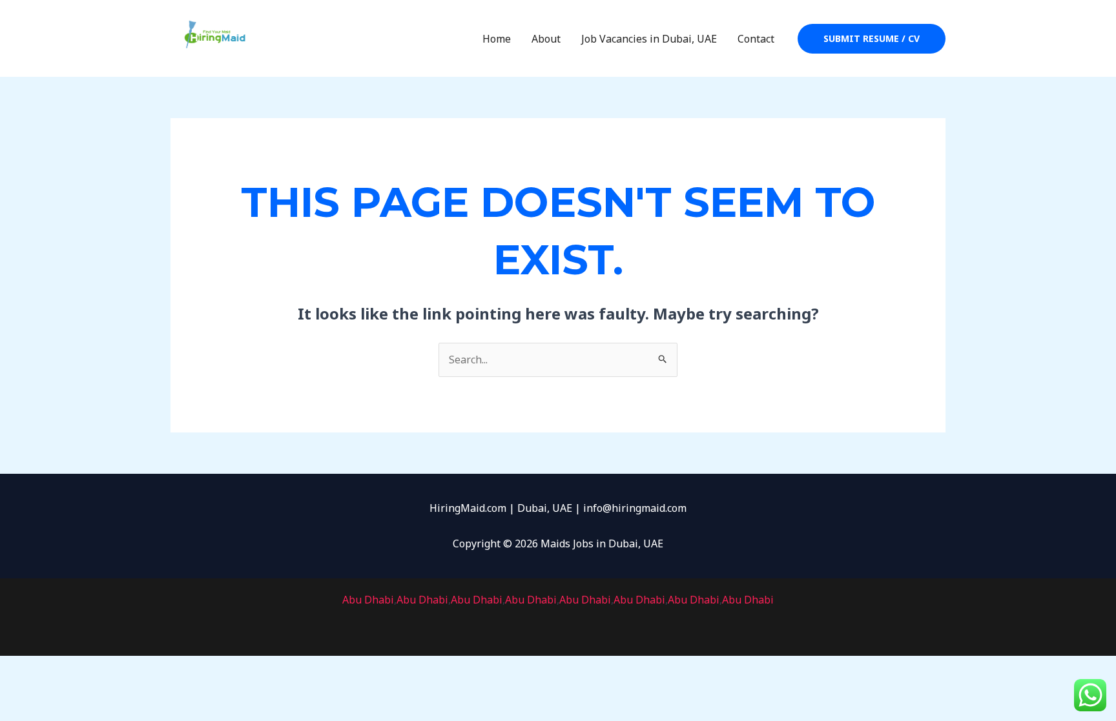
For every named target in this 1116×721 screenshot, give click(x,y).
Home (496, 39)
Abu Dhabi (368, 600)
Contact (756, 39)
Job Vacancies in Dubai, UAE (649, 39)
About (546, 39)
